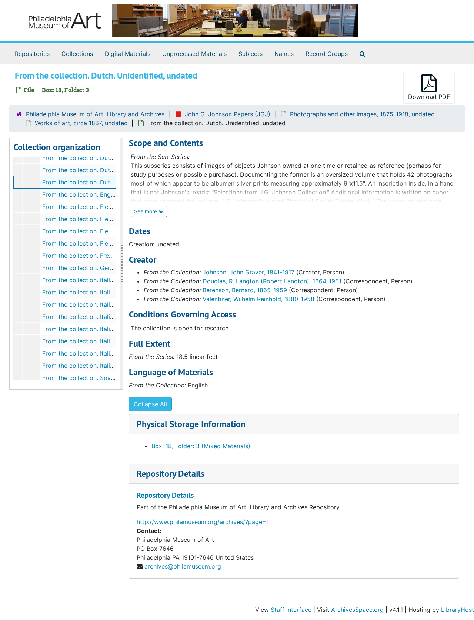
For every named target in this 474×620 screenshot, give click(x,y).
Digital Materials (127, 53)
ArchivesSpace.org (357, 609)
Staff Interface (291, 609)
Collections (77, 53)
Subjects (250, 53)
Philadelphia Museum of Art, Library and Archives (95, 114)
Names (284, 53)
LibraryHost (457, 609)
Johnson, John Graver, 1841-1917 (248, 272)
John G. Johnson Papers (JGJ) (227, 114)
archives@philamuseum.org (182, 566)
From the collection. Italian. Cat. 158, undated (106, 316)
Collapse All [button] (150, 404)
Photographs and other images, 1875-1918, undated (362, 114)
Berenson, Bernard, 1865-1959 (245, 290)
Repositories (32, 53)
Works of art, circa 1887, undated (81, 123)
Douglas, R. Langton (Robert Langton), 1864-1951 (272, 281)
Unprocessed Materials (194, 53)
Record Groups (327, 53)
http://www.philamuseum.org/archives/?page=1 (203, 522)
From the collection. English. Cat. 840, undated (108, 194)
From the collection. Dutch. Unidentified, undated (111, 182)
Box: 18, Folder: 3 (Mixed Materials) (200, 446)
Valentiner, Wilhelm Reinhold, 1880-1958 (258, 299)
